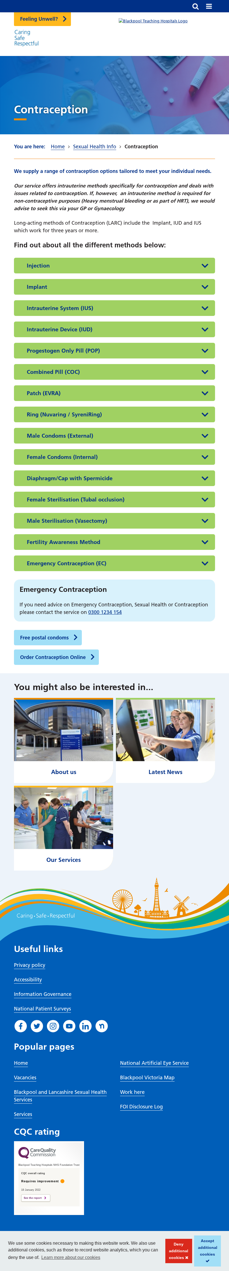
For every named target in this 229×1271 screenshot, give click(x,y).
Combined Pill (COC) (53, 372)
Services (23, 1114)
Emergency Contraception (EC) (66, 563)
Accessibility (28, 979)
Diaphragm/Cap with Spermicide (70, 478)
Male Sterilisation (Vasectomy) (67, 520)
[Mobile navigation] (209, 6)
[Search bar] (195, 6)
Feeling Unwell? (39, 19)
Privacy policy (29, 965)
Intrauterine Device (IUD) (59, 329)
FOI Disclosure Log (141, 1106)
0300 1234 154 (105, 612)
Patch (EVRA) (44, 393)
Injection (38, 265)
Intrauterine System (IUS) (60, 308)
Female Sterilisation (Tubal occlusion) (76, 499)
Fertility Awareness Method (63, 542)
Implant (37, 286)
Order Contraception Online (53, 657)
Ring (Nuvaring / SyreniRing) (64, 414)
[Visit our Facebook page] (20, 1026)
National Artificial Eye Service (154, 1063)
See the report (33, 1198)
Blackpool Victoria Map (147, 1077)
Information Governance (42, 994)
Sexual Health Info (94, 146)
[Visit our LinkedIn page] (85, 1026)
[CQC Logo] (37, 1157)
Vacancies (25, 1077)
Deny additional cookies (177, 1252)
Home (58, 146)
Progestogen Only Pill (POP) (63, 350)
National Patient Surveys (42, 1008)
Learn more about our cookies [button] (70, 1257)
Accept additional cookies (205, 1253)
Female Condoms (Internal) (62, 457)
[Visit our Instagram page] (53, 1026)
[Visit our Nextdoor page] (101, 1026)
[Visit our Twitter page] (37, 1026)
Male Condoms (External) (60, 435)
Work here (132, 1092)
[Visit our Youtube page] (69, 1026)
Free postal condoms (44, 637)
